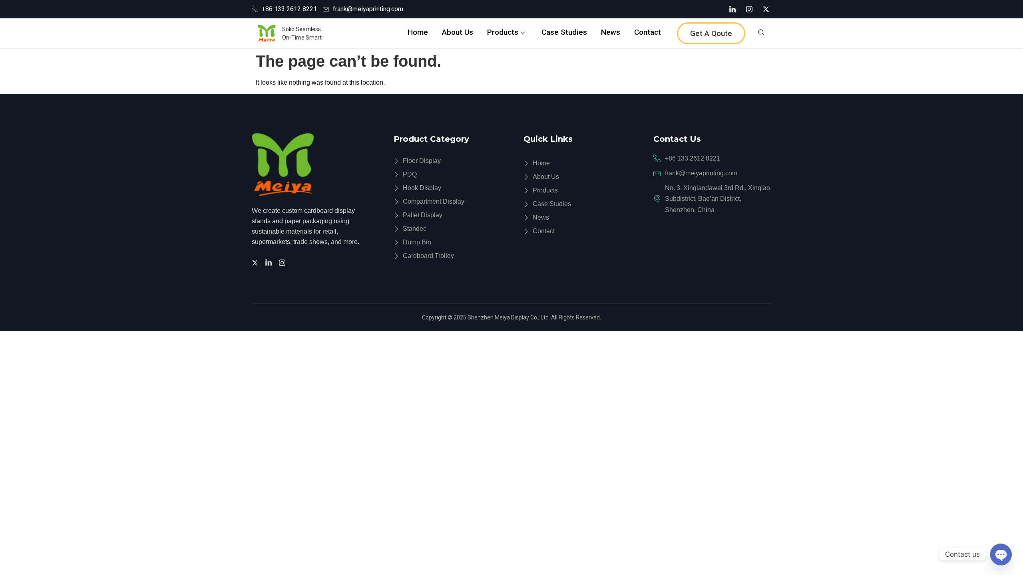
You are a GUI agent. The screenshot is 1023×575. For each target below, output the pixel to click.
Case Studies (564, 32)
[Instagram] (749, 9)
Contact (647, 32)
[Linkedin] (269, 262)
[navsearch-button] (761, 34)
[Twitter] (256, 262)
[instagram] (283, 262)
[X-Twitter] (766, 9)
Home (418, 32)
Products (502, 32)
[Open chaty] (1000, 554)
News (610, 32)
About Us (457, 32)
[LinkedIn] (732, 9)
